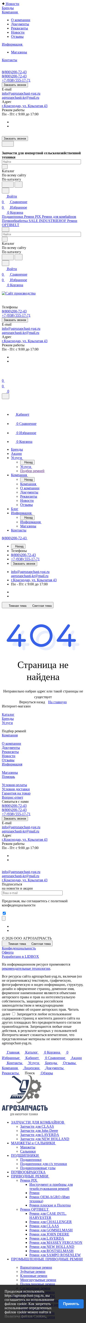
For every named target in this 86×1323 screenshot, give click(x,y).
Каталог (8, 714)
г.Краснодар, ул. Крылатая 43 (24, 106)
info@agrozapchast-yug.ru (21, 93)
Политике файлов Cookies (25, 1316)
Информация (12, 764)
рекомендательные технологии (26, 968)
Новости (18, 32)
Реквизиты (19, 28)
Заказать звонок (15, 85)
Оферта (8, 952)
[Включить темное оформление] (8, 144)
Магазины (19, 52)
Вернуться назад (32, 702)
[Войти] (4, 375)
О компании (20, 20)
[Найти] (18, 184)
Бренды (8, 719)
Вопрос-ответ (12, 797)
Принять (71, 1304)
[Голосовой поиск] (8, 184)
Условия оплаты (14, 785)
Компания (10, 735)
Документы (20, 24)
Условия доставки (16, 789)
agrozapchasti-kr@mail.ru (20, 97)
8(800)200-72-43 (14, 72)
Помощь (8, 777)
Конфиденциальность (19, 948)
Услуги (7, 723)
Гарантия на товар (16, 793)
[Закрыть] (5, 396)
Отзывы (17, 36)
